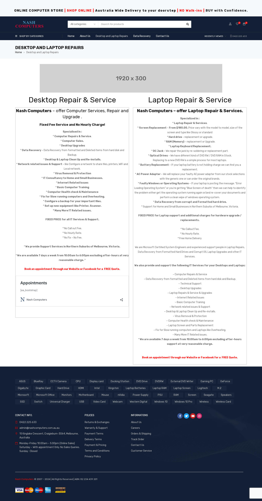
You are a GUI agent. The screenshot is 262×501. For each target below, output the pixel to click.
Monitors (67, 394)
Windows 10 (161, 401)
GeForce (225, 381)
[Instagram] (199, 416)
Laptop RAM (159, 388)
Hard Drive (63, 388)
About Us (136, 422)
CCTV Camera (58, 381)
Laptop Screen (182, 388)
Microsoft (23, 394)
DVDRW (159, 381)
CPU (78, 381)
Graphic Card (43, 388)
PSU (160, 394)
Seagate (209, 394)
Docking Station (120, 381)
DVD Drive (142, 381)
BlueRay (38, 381)
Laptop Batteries (136, 388)
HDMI (81, 388)
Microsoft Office (45, 394)
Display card (97, 381)
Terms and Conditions (97, 450)
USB (81, 401)
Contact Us (137, 445)
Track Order (137, 439)
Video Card (99, 401)
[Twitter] (186, 416)
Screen (192, 394)
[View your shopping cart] (244, 24)
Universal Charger (60, 401)
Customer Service (141, 450)
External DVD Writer (182, 381)
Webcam (118, 401)
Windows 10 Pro (183, 401)
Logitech (203, 388)
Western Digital (138, 401)
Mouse (105, 394)
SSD (22, 401)
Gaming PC (207, 381)
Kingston (114, 388)
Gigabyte (23, 388)
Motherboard (86, 394)
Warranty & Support (96, 427)
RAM (176, 394)
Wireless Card (223, 401)
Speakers (226, 394)
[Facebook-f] (180, 416)
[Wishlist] (237, 24)
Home (18, 52)
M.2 (219, 388)
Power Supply (140, 394)
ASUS (22, 381)
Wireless (204, 401)
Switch (38, 401)
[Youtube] (193, 416)
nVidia (121, 394)
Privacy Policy (93, 456)
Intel (97, 388)
